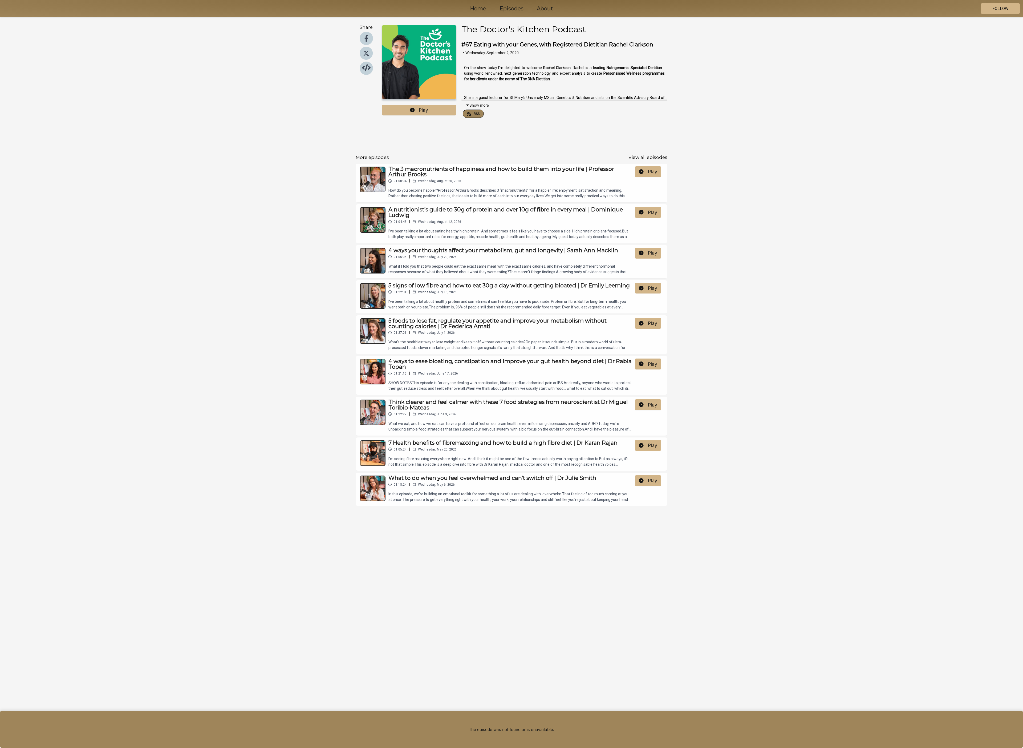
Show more (479, 105)
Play (423, 110)
